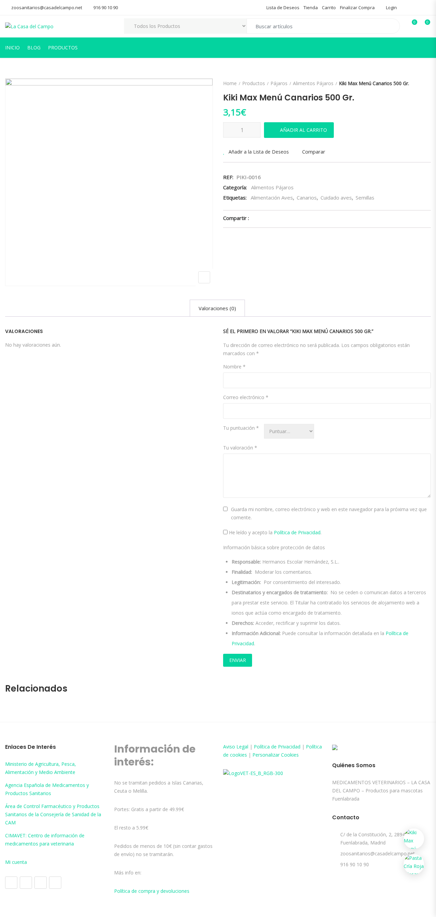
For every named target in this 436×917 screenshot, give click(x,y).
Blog (34, 47)
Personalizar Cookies (275, 755)
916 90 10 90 (105, 7)
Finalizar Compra (357, 7)
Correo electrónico (245, 397)
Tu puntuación (241, 428)
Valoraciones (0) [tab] (217, 308)
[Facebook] (11, 882)
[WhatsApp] (55, 882)
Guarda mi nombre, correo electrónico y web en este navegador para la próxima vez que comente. (329, 513)
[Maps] (40, 882)
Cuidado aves (336, 197)
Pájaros (278, 83)
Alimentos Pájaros (313, 83)
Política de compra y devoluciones (151, 891)
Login (391, 7)
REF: (228, 177)
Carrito (329, 7)
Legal (242, 746)
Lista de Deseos (282, 7)
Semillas (365, 197)
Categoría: (235, 187)
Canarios (307, 197)
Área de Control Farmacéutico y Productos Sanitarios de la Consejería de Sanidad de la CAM (53, 814)
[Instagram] (26, 882)
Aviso (229, 746)
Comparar (313, 151)
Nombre (234, 366)
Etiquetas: (235, 197)
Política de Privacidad (297, 532)
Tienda (310, 7)
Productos (63, 47)
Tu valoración (240, 447)
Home (230, 83)
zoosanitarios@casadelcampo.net (46, 7)
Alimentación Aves (272, 197)
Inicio (12, 47)
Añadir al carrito (303, 130)
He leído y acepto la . (275, 532)
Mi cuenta (16, 862)
